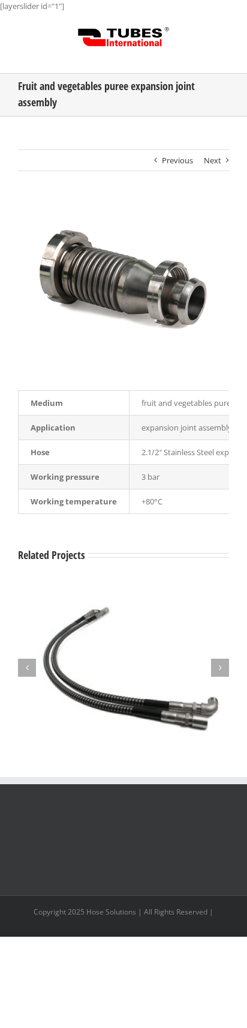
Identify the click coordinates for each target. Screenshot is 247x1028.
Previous (177, 160)
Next (212, 160)
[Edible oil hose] (123, 592)
